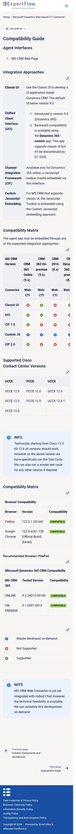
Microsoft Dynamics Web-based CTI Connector (39, 17)
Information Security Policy (18, 809)
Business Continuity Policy (17, 804)
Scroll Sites (45, 824)
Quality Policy (10, 813)
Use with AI (16, 28)
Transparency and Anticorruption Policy (24, 817)
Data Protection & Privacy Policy (20, 800)
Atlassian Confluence (15, 828)
